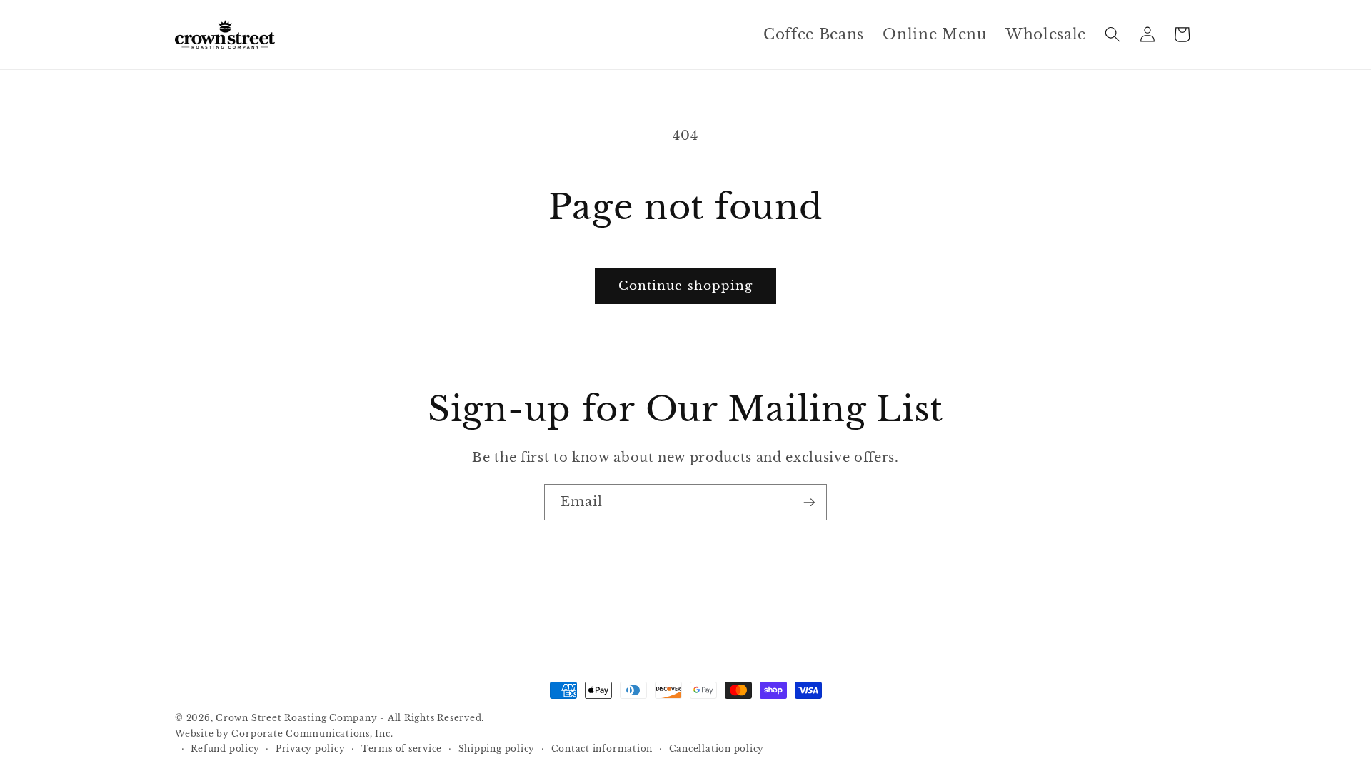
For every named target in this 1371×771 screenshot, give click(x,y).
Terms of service (401, 748)
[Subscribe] (809, 502)
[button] (1112, 34)
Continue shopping (685, 285)
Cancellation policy (717, 748)
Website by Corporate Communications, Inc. (284, 733)
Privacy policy (311, 748)
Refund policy (225, 748)
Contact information (602, 748)
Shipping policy (497, 748)
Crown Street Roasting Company (296, 717)
